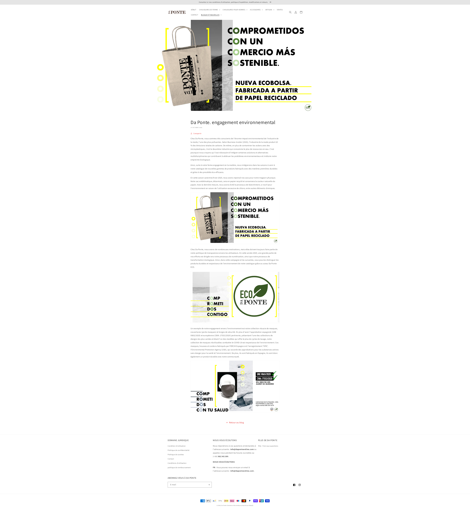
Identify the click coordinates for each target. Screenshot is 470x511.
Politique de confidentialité (178, 450)
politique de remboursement (179, 467)
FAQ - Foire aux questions (268, 446)
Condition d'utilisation (177, 446)
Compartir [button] (197, 133)
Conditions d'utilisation (177, 463)
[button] (209, 9)
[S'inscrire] (209, 485)
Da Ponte (224, 505)
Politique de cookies (176, 454)
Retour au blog (236, 422)
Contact (171, 459)
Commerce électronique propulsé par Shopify (240, 505)
